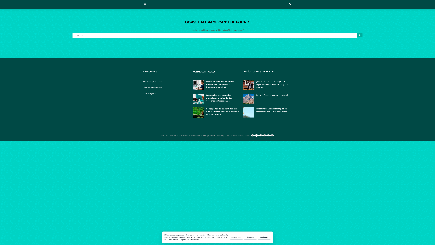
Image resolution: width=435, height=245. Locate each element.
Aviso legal (221, 136)
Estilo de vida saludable (152, 87)
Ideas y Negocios (149, 93)
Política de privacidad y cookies (238, 136)
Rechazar (250, 237)
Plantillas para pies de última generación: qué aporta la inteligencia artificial (220, 84)
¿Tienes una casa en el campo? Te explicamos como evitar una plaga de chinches (272, 84)
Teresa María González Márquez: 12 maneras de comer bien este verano (271, 110)
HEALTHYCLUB (166, 136)
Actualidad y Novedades (152, 82)
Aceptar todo (236, 237)
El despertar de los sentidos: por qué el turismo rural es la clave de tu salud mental (222, 112)
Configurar (264, 237)
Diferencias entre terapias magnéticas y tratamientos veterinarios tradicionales (219, 98)
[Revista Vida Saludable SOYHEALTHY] (177, 4)
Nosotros (211, 136)
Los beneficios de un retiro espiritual (272, 95)
